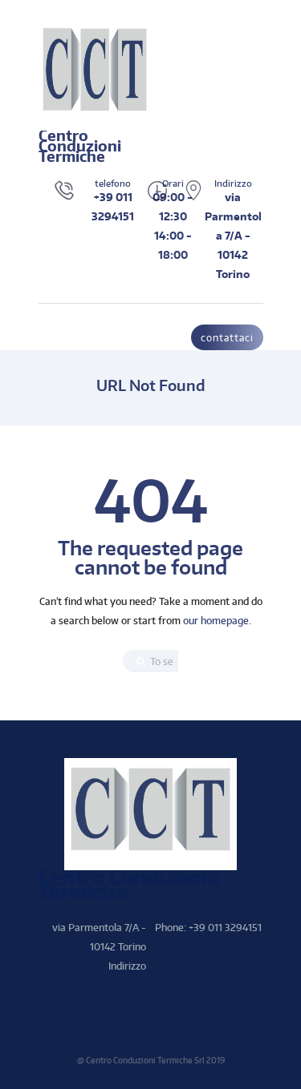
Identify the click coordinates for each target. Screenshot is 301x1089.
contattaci (227, 338)
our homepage (216, 621)
